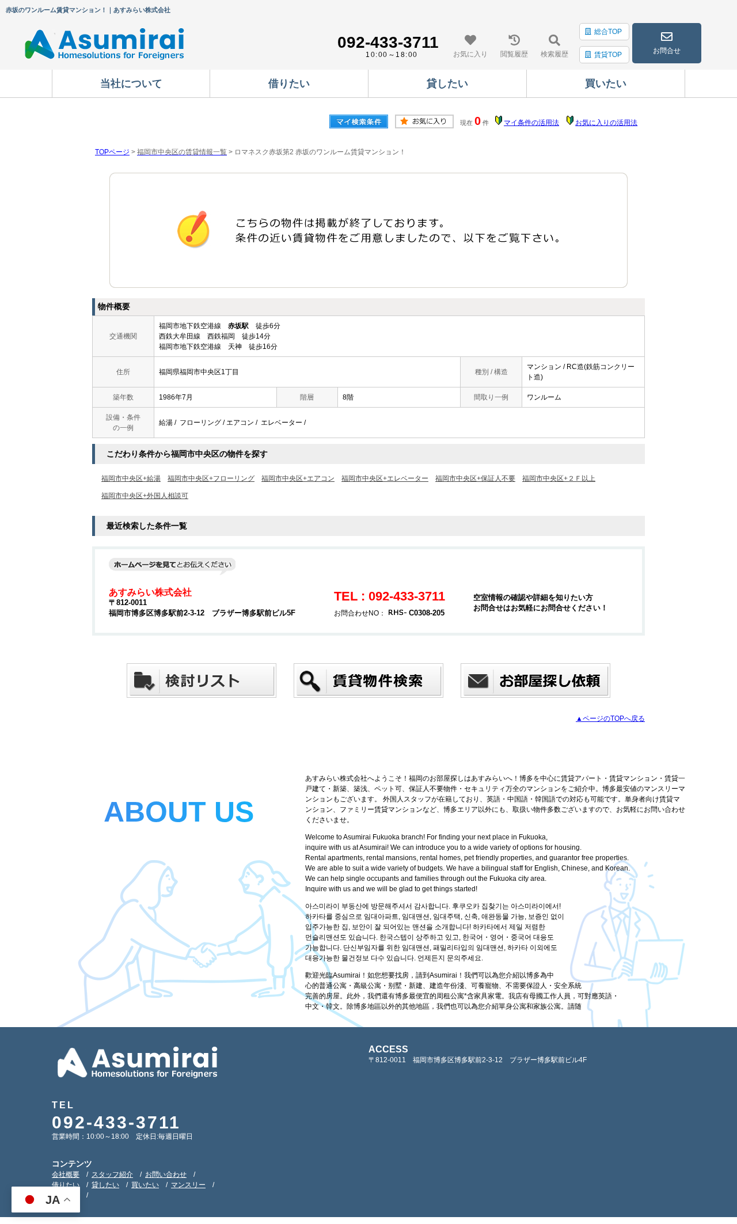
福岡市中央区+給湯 (131, 478)
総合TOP (608, 32)
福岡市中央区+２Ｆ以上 (558, 478)
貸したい (105, 1185)
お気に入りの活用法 (606, 123)
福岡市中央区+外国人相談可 (144, 496)
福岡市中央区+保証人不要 (475, 478)
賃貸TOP (608, 55)
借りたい (65, 1185)
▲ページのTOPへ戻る (610, 718)
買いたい (145, 1185)
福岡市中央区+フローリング (211, 478)
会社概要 (65, 1174)
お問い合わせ (166, 1174)
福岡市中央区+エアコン (298, 478)
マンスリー (188, 1185)
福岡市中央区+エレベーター (384, 478)
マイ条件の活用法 (531, 123)
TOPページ (112, 152)
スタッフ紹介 (112, 1174)
